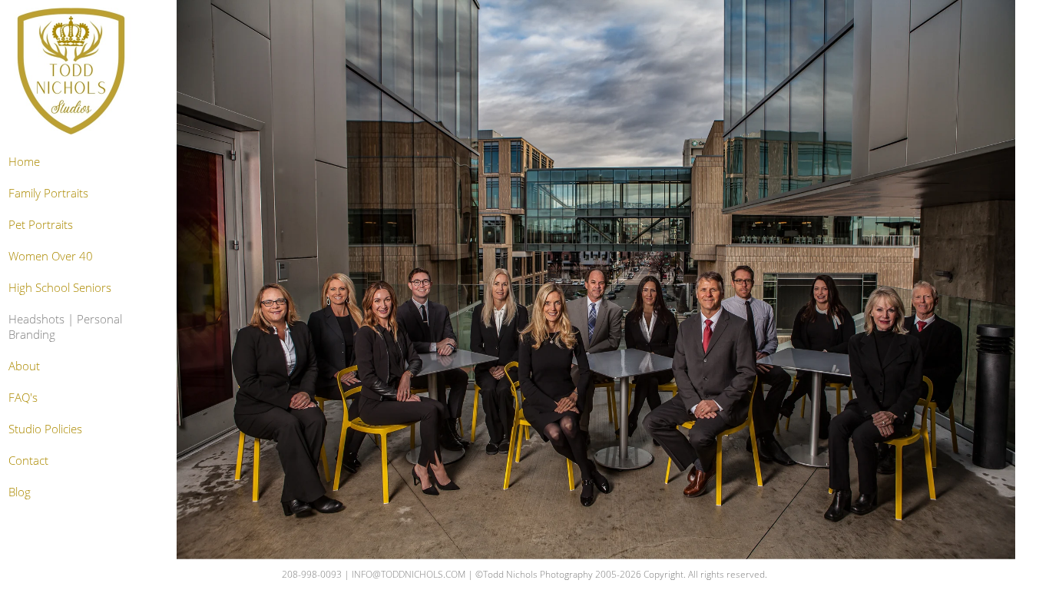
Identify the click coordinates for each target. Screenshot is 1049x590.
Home (24, 161)
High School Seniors (59, 287)
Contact (28, 460)
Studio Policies (45, 428)
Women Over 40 (50, 256)
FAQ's (23, 397)
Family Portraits (48, 193)
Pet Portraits (40, 224)
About (24, 365)
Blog (19, 491)
